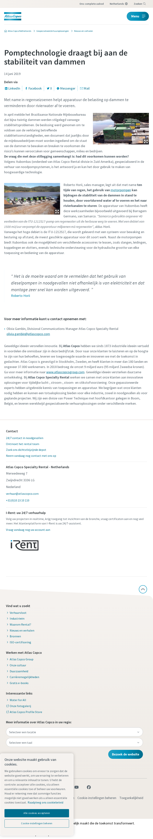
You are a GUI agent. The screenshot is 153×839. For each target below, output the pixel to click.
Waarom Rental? (20, 624)
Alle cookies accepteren (37, 813)
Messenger (67, 88)
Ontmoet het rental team (22, 444)
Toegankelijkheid (131, 798)
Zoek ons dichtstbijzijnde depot (26, 450)
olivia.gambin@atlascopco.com (28, 334)
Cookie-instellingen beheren (96, 798)
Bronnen (15, 636)
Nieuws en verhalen (22, 630)
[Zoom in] (121, 128)
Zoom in (146, 141)
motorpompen (121, 190)
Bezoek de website (125, 754)
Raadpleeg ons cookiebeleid (45, 802)
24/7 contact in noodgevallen (24, 438)
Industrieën (17, 618)
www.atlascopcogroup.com (65, 372)
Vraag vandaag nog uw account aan (28, 530)
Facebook (35, 88)
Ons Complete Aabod (91, 3)
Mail (87, 88)
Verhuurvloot (18, 613)
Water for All (18, 700)
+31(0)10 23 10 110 (17, 500)
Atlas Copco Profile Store (26, 712)
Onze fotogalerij (20, 706)
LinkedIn (14, 88)
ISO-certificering (20, 642)
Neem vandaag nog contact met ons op (31, 456)
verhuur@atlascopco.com (22, 493)
